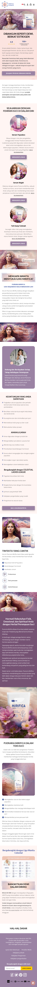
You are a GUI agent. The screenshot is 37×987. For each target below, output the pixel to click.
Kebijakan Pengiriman (18, 956)
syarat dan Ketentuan (13, 950)
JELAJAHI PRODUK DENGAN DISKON (18, 73)
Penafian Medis (26, 950)
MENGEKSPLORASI (18, 157)
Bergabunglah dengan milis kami (18, 964)
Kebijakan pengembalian (19, 958)
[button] (22, 4)
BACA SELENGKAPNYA (18, 238)
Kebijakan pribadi (18, 953)
